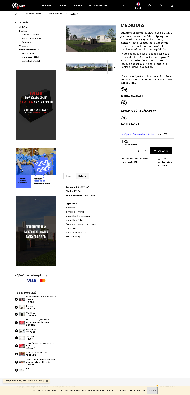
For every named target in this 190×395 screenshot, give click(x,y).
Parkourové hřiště (29, 49)
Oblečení (23, 27)
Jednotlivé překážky (31, 61)
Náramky (26, 42)
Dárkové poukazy (30, 34)
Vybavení (23, 46)
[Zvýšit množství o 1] (145, 150)
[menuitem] (48, 5)
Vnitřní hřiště (28, 53)
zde (143, 390)
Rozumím (152, 390)
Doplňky (23, 31)
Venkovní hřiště (30, 57)
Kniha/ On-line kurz (31, 38)
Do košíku (163, 150)
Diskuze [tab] (82, 176)
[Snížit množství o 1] (131, 150)
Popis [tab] (68, 176)
